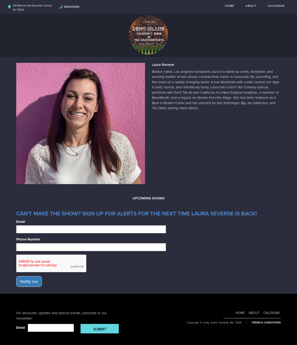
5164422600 (71, 6)
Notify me (29, 281)
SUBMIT (99, 329)
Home (229, 5)
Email (20, 222)
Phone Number (28, 239)
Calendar (276, 5)
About (251, 5)
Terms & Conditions (266, 322)
